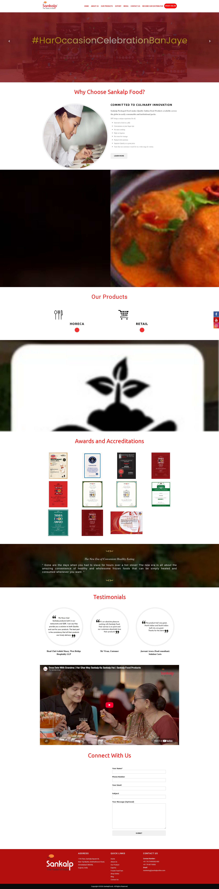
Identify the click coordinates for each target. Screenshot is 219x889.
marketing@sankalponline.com (154, 870)
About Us (95, 6)
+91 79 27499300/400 (151, 861)
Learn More (119, 156)
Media (126, 6)
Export (118, 6)
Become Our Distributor (152, 6)
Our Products (107, 6)
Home (86, 6)
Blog (112, 877)
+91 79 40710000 (149, 864)
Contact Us (135, 6)
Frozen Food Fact (117, 871)
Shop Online (115, 874)
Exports (113, 868)
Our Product (115, 865)
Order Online (170, 6)
